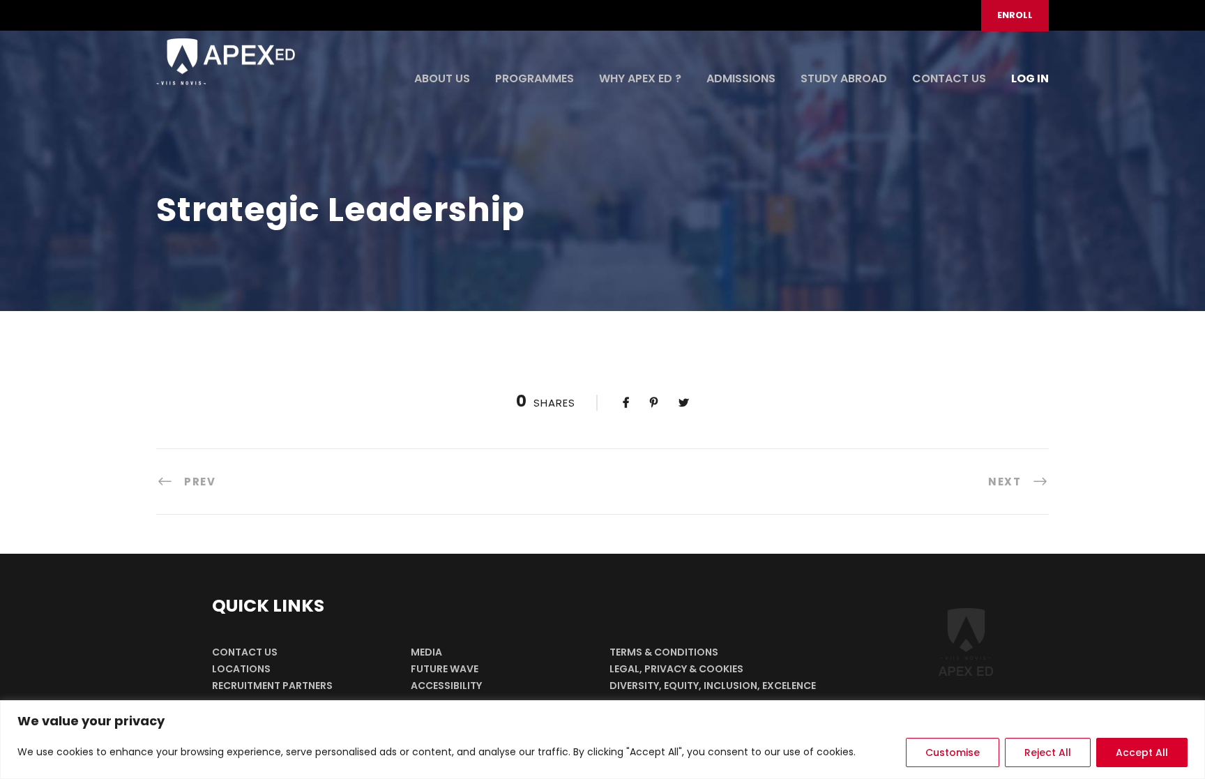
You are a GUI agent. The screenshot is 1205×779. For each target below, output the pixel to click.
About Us (442, 78)
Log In (1030, 78)
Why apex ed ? (640, 78)
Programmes (534, 78)
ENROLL (1015, 15)
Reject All (1047, 752)
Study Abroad (844, 78)
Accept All (1142, 752)
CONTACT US (949, 78)
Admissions (740, 78)
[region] (602, 739)
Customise (952, 752)
